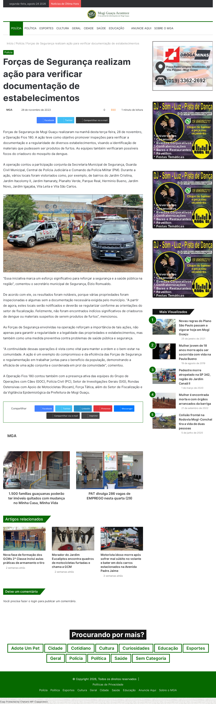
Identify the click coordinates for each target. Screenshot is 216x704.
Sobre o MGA (163, 28)
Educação (116, 28)
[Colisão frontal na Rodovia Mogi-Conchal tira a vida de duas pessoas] (164, 421)
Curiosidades (136, 648)
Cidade (89, 28)
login (34, 601)
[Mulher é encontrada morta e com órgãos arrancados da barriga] (164, 401)
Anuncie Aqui (140, 28)
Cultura (62, 28)
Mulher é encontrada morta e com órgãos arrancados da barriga (195, 399)
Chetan (24, 701)
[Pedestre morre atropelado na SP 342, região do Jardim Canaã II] (164, 376)
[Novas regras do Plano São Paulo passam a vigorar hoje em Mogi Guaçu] (164, 327)
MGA (9, 109)
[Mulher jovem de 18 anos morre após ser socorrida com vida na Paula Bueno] (164, 351)
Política (30, 28)
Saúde (101, 28)
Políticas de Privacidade (108, 684)
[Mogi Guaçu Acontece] (108, 14)
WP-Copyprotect (39, 701)
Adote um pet (25, 648)
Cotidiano (81, 648)
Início (10, 43)
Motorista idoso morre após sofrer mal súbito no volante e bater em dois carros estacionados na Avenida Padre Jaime (121, 562)
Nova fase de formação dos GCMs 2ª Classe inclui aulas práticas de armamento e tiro (24, 558)
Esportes (46, 28)
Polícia (16, 28)
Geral (76, 28)
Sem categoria (151, 658)
